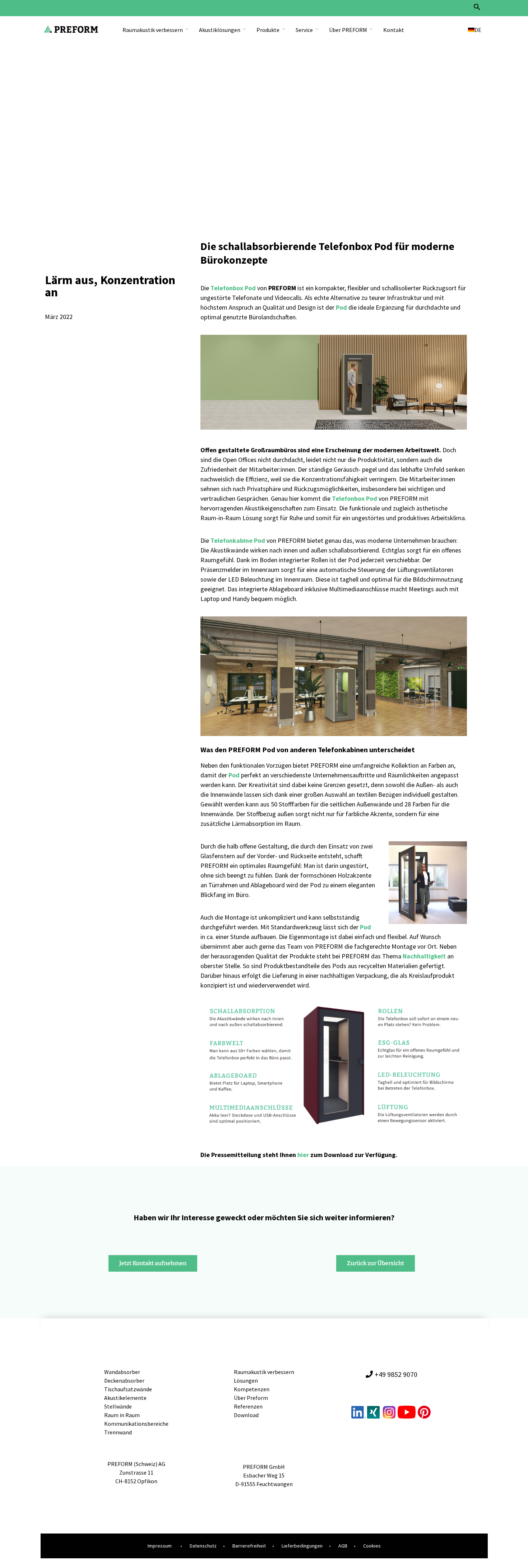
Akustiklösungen (219, 29)
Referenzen (248, 1406)
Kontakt (393, 29)
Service (304, 29)
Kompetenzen (251, 1389)
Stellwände (118, 1406)
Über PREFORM (348, 29)
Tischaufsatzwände (128, 1389)
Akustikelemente (125, 1397)
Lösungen (246, 1380)
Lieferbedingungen (302, 1545)
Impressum (160, 1545)
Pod (365, 927)
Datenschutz (203, 1545)
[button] (477, 9)
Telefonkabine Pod (237, 540)
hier (303, 1155)
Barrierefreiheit (249, 1545)
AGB (342, 1545)
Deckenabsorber (124, 1380)
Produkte (267, 29)
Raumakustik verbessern (152, 29)
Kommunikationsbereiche (136, 1423)
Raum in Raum (122, 1415)
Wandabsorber (122, 1371)
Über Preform (251, 1397)
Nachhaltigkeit (424, 956)
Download (246, 1415)
